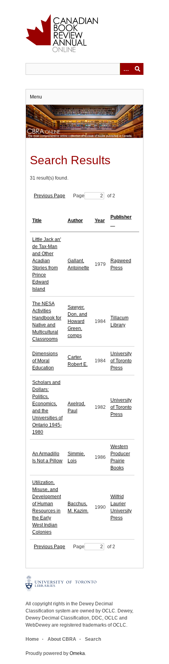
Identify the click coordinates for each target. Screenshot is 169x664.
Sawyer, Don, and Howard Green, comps (77, 321)
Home (32, 639)
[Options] (126, 69)
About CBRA (62, 639)
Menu (36, 97)
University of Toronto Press (121, 361)
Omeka (77, 653)
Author (75, 220)
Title (37, 220)
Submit (137, 69)
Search (93, 639)
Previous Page (49, 195)
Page (78, 195)
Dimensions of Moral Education (45, 361)
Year (100, 220)
